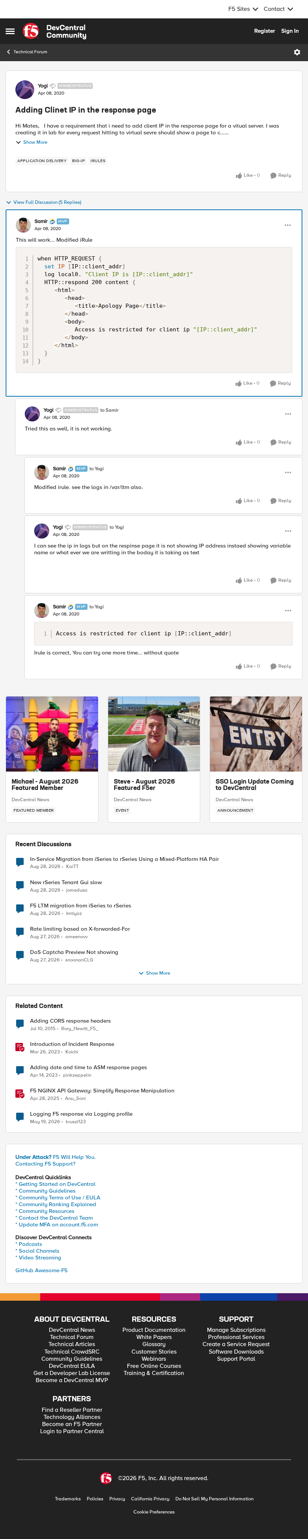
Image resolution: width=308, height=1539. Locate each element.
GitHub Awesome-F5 (41, 1270)
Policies (95, 1499)
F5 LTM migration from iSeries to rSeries (80, 906)
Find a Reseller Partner (72, 1410)
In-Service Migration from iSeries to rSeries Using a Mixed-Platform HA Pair (124, 859)
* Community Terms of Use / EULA (57, 1197)
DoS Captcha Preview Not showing (74, 952)
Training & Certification (154, 1373)
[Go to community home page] (54, 31)
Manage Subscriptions (236, 1330)
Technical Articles (71, 1344)
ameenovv (76, 937)
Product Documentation (154, 1330)
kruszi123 (76, 1122)
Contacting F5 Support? (45, 1163)
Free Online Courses (154, 1366)
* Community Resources (44, 1211)
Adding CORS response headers (70, 1021)
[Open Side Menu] (10, 31)
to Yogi (96, 469)
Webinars (154, 1359)
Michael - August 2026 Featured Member (45, 785)
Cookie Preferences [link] (154, 1512)
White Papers (154, 1337)
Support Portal (236, 1359)
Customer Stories (154, 1351)
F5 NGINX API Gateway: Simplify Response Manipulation (102, 1091)
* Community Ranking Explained (55, 1204)
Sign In (290, 30)
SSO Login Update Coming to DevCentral (255, 785)
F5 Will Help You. (55, 1157)
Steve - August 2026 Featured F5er (144, 785)
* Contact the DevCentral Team (54, 1217)
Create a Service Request (236, 1344)
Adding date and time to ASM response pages (88, 1067)
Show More (35, 142)
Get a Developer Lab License (71, 1373)
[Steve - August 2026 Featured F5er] (154, 734)
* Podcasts (28, 1244)
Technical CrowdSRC (72, 1351)
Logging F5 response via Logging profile (81, 1114)
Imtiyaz (74, 913)
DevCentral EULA (72, 1366)
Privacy (117, 1499)
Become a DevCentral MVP (72, 1380)
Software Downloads (236, 1351)
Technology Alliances (72, 1417)
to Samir (109, 410)
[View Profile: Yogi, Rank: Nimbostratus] (24, 89)
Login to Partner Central (72, 1431)
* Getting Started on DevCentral (55, 1184)
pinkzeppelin (77, 1075)
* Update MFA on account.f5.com (56, 1224)
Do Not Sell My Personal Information (214, 1499)
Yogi (43, 86)
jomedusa (77, 890)
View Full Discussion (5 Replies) (47, 202)
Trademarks (68, 1499)
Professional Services (236, 1337)
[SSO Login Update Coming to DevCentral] (256, 734)
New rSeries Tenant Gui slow (66, 882)
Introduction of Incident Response (72, 1044)
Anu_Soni (75, 1098)
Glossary (154, 1344)
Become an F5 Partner (72, 1424)
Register (264, 30)
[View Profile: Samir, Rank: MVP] (23, 225)
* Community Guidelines (45, 1190)
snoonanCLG (79, 960)
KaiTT (72, 867)
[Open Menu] (297, 52)
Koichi (71, 1052)
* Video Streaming (38, 1257)
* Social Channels (37, 1250)
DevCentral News (30, 800)
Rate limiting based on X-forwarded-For (80, 929)
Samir (41, 221)
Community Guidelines (71, 1359)
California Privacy (150, 1499)
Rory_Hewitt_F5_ (79, 1029)
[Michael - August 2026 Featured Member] (52, 734)
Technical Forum (30, 52)
